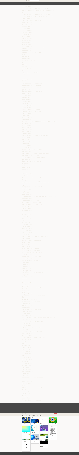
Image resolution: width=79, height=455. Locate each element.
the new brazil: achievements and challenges (35, 432)
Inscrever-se (53, 0)
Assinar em (49, 0)
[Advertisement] (39, 3)
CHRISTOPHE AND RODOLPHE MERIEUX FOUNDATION (51, 438)
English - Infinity (33, 423)
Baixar (55, 413)
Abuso (56, 453)
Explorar (46, 0)
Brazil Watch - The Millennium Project (52, 423)
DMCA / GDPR (53, 453)
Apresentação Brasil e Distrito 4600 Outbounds (26, 423)
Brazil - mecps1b (25, 450)
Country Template (25, 432)
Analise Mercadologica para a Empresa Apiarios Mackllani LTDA (35, 442)
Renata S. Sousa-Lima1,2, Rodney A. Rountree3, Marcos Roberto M (43, 446)
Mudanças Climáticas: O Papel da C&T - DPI (26, 441)
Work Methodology (42, 423)
